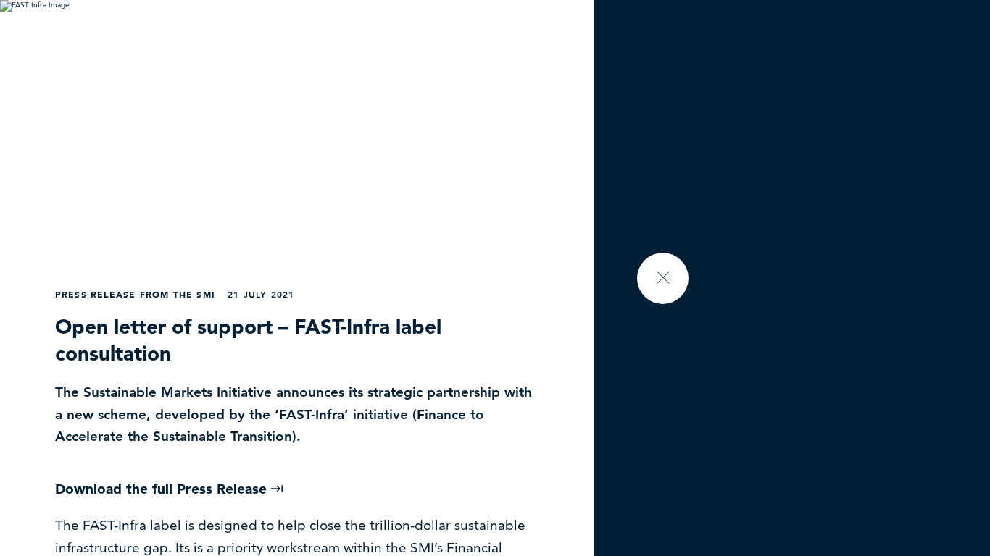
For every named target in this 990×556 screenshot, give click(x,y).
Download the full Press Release (163, 489)
